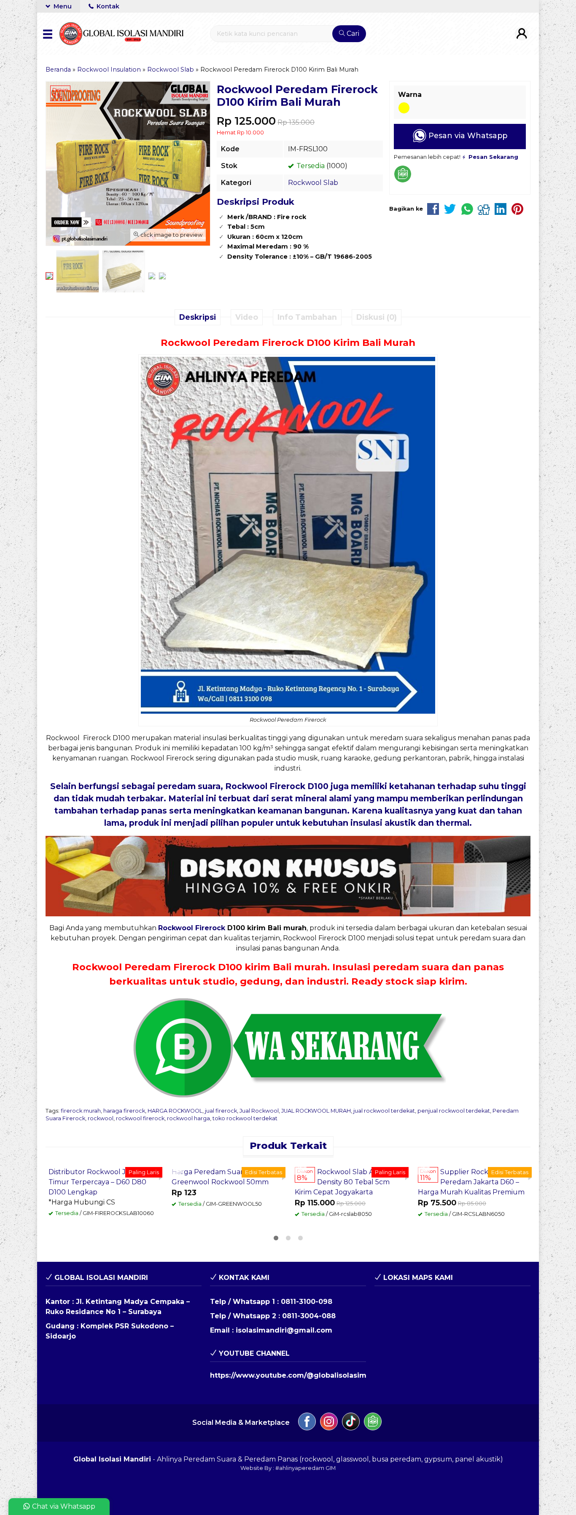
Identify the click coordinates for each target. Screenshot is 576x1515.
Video (246, 317)
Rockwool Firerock (191, 928)
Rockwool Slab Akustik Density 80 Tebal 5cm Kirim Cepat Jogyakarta (344, 1182)
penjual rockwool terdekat (453, 1111)
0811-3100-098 (306, 1302)
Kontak (107, 6)
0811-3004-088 (309, 1316)
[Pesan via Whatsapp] (179, 1169)
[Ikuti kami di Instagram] (329, 1423)
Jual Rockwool (259, 1111)
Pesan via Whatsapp (466, 135)
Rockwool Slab (313, 183)
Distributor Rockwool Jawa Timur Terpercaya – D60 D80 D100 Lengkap (97, 1182)
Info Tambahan (307, 317)
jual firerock (221, 1111)
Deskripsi (197, 317)
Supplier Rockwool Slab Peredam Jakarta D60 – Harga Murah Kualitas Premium (471, 1182)
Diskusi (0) (376, 317)
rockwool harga (188, 1118)
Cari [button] (352, 33)
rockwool (100, 1118)
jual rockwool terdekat (384, 1111)
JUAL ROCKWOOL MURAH (316, 1111)
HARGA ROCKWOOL (175, 1111)
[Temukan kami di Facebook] (307, 1423)
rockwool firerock (140, 1118)
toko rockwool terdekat (245, 1118)
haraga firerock (124, 1111)
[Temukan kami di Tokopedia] (373, 1423)
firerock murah (81, 1111)
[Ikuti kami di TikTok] (351, 1423)
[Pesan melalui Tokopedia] (403, 181)
